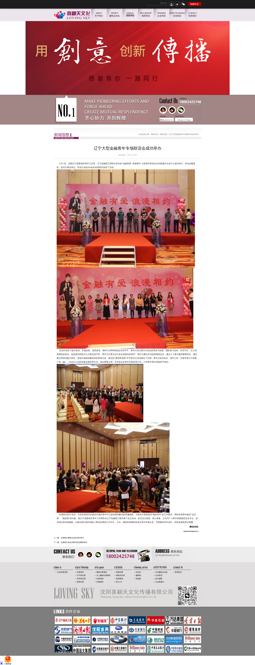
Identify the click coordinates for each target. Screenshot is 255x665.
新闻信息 (163, 134)
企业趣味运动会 (161, 572)
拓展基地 (119, 579)
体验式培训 (120, 575)
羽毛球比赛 (81, 579)
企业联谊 (158, 575)
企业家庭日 (159, 582)
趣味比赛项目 (101, 572)
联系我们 (178, 572)
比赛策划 (80, 572)
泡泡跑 (138, 579)
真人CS (119, 582)
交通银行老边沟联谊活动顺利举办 (74, 542)
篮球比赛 (80, 582)
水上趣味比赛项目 (103, 575)
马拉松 (138, 572)
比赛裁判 (99, 582)
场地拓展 (119, 572)
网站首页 (154, 134)
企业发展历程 (62, 572)
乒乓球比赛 (81, 575)
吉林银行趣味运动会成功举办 (72, 538)
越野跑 (138, 575)
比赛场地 (99, 579)
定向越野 (158, 579)
